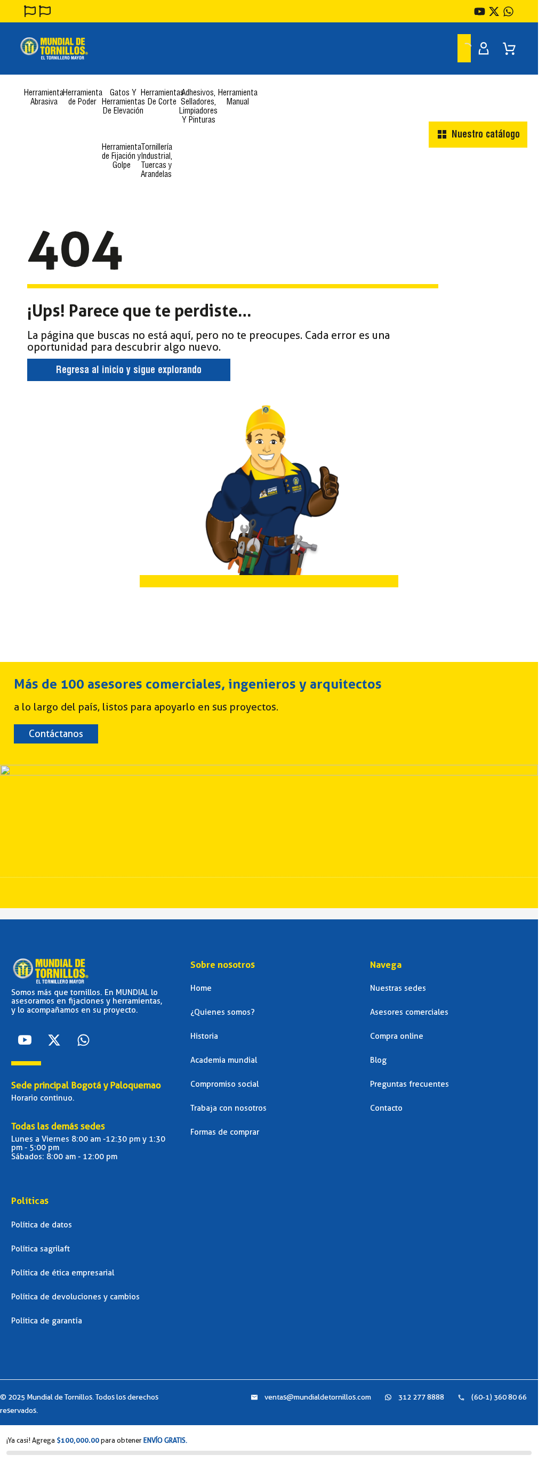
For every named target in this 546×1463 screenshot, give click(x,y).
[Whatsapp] (83, 1039)
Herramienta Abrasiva (43, 98)
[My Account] (483, 48)
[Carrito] (509, 45)
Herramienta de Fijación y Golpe (121, 157)
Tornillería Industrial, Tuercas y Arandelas (156, 161)
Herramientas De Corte (162, 98)
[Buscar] (454, 47)
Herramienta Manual (238, 98)
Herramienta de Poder (82, 98)
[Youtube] (479, 11)
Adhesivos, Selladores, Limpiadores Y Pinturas (198, 107)
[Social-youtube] (24, 1039)
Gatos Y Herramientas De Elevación (123, 103)
